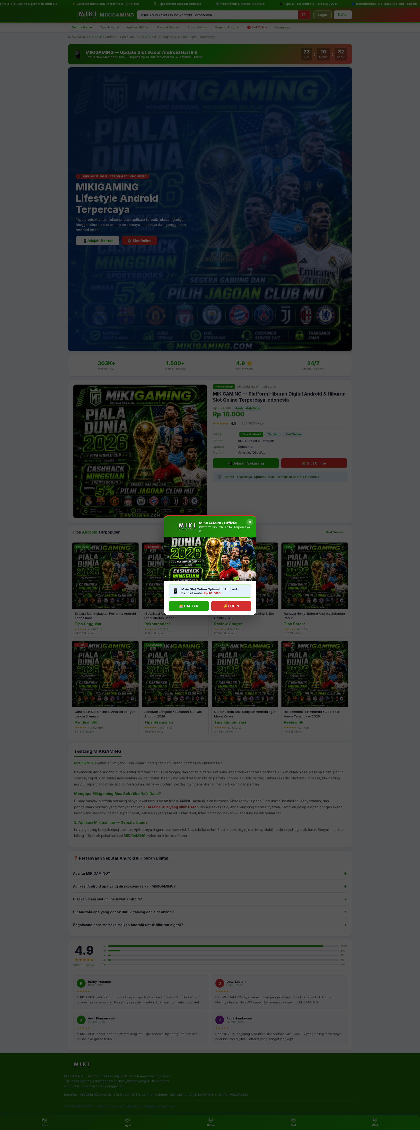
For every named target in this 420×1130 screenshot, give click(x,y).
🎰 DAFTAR (188, 606)
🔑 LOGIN (231, 606)
